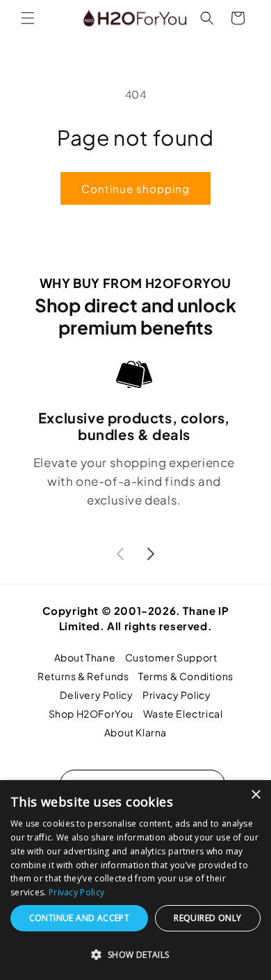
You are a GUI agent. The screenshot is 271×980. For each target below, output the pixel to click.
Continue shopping (135, 188)
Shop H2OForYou (91, 713)
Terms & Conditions (185, 676)
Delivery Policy (96, 694)
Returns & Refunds (83, 676)
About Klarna (135, 732)
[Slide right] (151, 554)
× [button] (255, 795)
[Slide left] (120, 554)
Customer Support (171, 657)
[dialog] (135, 880)
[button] (28, 18)
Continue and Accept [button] (79, 918)
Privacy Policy (176, 694)
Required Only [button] (207, 918)
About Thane (85, 657)
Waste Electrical (183, 713)
